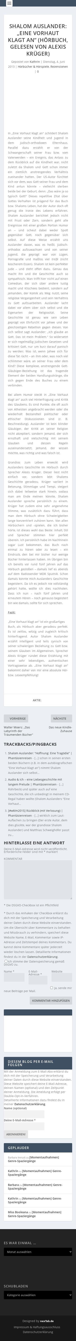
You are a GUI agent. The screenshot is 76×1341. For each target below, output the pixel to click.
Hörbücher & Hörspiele (33, 66)
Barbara (13, 1185)
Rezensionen (59, 66)
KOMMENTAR (13, 859)
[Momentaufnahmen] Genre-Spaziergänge (33, 1159)
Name (9, 971)
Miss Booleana (18, 1212)
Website (56, 971)
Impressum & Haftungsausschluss (37, 1327)
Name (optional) (15, 1108)
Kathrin (35, 62)
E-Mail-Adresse (35, 972)
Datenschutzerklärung (42, 957)
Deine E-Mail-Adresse (20, 1120)
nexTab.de (47, 1321)
